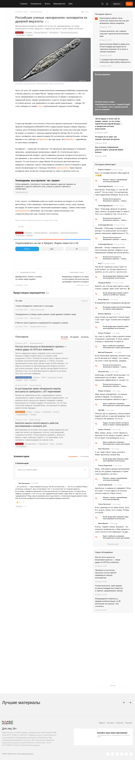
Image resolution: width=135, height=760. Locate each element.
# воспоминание (30, 444)
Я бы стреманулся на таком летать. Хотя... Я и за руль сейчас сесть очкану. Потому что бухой (113, 510)
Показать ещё (112, 544)
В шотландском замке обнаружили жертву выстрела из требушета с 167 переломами (38, 390)
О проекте (120, 723)
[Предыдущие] (124, 702)
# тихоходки (20, 35)
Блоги (47, 4)
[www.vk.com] (112, 754)
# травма (33, 414)
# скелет (56, 412)
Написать (116, 4)
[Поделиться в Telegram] (6, 29)
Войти (129, 4)
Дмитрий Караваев (105, 352)
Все (47, 293)
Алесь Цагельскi (104, 504)
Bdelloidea (69, 139)
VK (77, 249)
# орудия (37, 412)
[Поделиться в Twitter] (6, 23)
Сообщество (36, 4)
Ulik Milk (101, 410)
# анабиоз (28, 32)
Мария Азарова (35, 318)
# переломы (47, 412)
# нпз (26, 380)
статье (40, 106)
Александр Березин (105, 186)
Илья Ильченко (103, 449)
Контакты (110, 723)
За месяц (85, 337)
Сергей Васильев (36, 12)
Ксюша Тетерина (104, 333)
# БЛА (43, 377)
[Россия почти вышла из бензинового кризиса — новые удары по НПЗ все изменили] (80, 354)
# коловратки (53, 32)
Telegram (27, 249)
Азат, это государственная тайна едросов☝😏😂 (112, 174)
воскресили (42, 139)
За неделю (74, 337)
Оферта (102, 723)
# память (59, 444)
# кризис (19, 380)
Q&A (70, 4)
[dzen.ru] (122, 754)
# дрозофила (43, 444)
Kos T (100, 263)
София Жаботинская (37, 310)
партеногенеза (62, 168)
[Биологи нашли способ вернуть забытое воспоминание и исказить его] (80, 431)
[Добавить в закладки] (6, 13)
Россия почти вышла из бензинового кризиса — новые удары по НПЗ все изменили (41, 348)
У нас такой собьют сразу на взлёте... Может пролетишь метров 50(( (110, 453)
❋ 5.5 (47, 22)
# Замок (29, 412)
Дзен (52, 249)
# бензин (36, 377)
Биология (19, 32)
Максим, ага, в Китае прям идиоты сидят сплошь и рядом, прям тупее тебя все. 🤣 (112, 287)
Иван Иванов (103, 523)
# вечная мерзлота (40, 32)
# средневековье (22, 414)
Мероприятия (59, 4)
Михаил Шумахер (104, 314)
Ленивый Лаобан (104, 283)
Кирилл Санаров (104, 169)
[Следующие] (130, 702)
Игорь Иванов (103, 299)
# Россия (33, 380)
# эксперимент (21, 446)
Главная (23, 4)
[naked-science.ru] (131, 754)
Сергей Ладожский (105, 465)
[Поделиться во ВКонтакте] (6, 34)
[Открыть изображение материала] (52, 60)
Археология (20, 412)
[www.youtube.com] (117, 754)
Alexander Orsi (103, 371)
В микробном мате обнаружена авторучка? (112, 303)
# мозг (52, 444)
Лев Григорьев (24, 483)
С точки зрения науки (23, 377)
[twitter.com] (108, 754)
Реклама (128, 723)
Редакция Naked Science (38, 326)
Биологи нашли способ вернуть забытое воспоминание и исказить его (37, 424)
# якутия (29, 35)
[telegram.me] (126, 754)
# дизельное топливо (55, 377)
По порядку (84, 456)
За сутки (64, 337)
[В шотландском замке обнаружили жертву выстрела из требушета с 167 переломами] (80, 397)
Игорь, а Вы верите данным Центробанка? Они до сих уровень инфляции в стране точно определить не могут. (112, 471)
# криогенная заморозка (69, 32)
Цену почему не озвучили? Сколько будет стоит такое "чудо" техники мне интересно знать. (112, 319)
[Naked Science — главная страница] (10, 4)
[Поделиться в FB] (6, 18)
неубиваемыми (22, 211)
